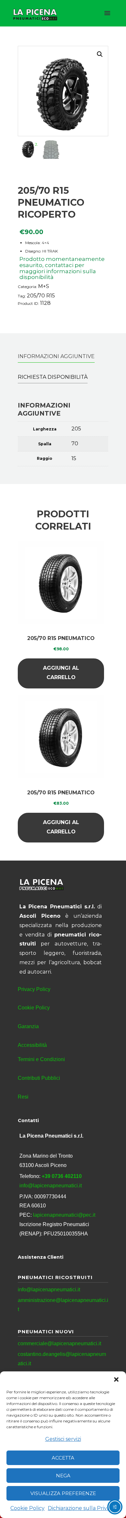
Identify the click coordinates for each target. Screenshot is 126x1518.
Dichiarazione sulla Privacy (82, 1508)
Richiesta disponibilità (53, 377)
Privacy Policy (34, 989)
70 (74, 443)
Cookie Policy (27, 1508)
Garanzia (28, 1026)
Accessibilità (32, 1045)
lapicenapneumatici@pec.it (64, 1215)
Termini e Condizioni (41, 1059)
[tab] (56, 356)
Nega (63, 1475)
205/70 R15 (41, 296)
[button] (116, 1379)
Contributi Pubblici (39, 1078)
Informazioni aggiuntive (56, 356)
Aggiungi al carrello (61, 672)
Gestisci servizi (63, 1439)
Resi (23, 1097)
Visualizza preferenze (63, 1493)
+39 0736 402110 (62, 1176)
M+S (43, 286)
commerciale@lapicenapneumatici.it (59, 1343)
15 (73, 458)
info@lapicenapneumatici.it (50, 1185)
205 (76, 429)
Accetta (63, 1458)
